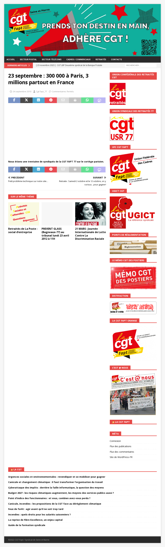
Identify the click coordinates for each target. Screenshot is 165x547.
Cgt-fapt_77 (41, 91)
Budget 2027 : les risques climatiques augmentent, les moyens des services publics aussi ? (61, 492)
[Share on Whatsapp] (87, 100)
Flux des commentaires (122, 451)
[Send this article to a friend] (63, 100)
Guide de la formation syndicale (26, 525)
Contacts (116, 59)
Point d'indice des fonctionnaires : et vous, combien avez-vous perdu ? (49, 498)
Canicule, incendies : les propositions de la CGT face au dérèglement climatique (54, 503)
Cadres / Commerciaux (78, 59)
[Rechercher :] (141, 65)
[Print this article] (75, 100)
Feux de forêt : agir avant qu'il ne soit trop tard (35, 509)
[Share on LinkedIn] (39, 100)
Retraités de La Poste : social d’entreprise (22, 230)
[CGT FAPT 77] (82, 54)
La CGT (18, 469)
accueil (11, 59)
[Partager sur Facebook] (14, 100)
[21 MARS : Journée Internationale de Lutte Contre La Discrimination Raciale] (90, 214)
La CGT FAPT (122, 421)
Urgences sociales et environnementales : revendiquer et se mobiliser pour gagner (56, 476)
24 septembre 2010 (22, 91)
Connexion (115, 440)
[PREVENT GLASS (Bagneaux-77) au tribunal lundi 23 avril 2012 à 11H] (57, 214)
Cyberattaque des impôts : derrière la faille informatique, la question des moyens (56, 487)
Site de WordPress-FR (121, 457)
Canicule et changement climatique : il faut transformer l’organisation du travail (55, 482)
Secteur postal (28, 59)
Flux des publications (120, 446)
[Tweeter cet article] (26, 100)
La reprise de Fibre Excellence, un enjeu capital (35, 519)
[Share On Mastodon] (99, 100)
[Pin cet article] (51, 100)
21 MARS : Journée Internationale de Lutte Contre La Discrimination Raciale (90, 234)
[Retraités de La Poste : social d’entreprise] (23, 214)
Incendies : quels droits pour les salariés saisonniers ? (39, 514)
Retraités (101, 59)
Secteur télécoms (51, 59)
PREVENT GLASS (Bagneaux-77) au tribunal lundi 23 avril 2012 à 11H (55, 234)
